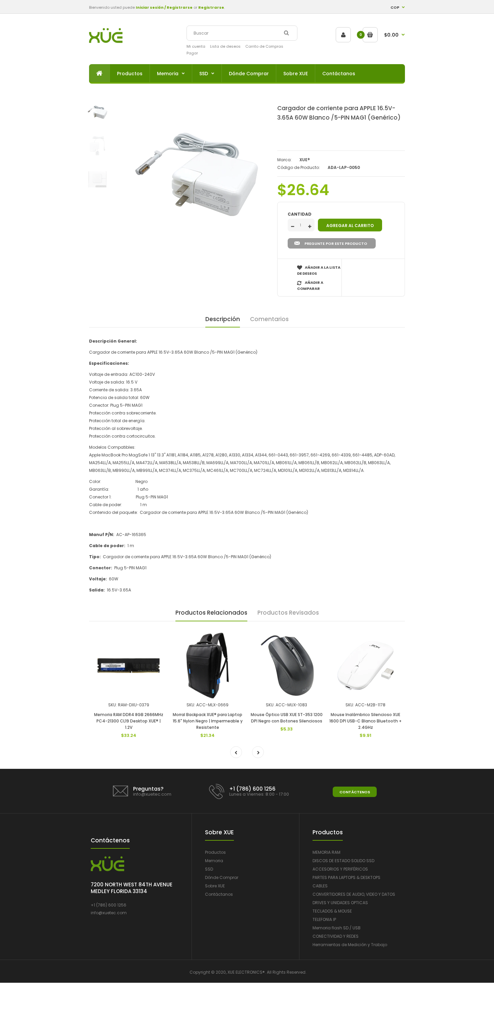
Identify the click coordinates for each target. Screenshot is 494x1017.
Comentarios (269, 319)
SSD (209, 869)
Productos (215, 852)
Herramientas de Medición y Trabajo (350, 944)
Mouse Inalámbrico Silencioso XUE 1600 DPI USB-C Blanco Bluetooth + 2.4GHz (365, 721)
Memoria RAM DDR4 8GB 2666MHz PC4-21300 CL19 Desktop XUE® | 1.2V (128, 721)
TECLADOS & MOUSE (332, 911)
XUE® (304, 160)
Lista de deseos (225, 46)
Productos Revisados (288, 613)
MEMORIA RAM (326, 852)
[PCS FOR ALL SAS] (106, 41)
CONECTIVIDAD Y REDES (336, 936)
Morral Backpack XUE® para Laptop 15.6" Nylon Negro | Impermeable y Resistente (208, 721)
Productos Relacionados (211, 613)
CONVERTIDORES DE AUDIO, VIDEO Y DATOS (354, 894)
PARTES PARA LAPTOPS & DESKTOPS (346, 877)
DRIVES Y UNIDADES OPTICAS (340, 902)
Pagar (192, 53)
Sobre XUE (215, 886)
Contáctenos (354, 792)
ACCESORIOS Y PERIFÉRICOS (340, 869)
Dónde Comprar (221, 877)
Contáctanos (219, 894)
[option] (197, 174)
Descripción (222, 319)
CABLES (320, 886)
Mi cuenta (196, 46)
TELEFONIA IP (324, 919)
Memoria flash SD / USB (337, 928)
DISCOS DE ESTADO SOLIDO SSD (343, 861)
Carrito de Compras (264, 46)
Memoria (214, 861)
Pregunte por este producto (335, 243)
